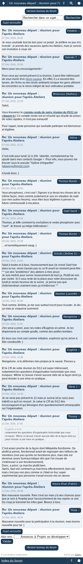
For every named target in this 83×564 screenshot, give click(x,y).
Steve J (74, 386)
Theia (75, 510)
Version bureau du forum (41, 11)
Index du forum (12, 560)
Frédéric (73, 30)
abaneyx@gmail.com (15, 166)
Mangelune (72, 316)
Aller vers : (7, 536)
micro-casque (33, 79)
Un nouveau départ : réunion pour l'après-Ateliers (43, 3)
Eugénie (73, 349)
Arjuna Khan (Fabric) (66, 483)
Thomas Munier (69, 181)
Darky (78, 554)
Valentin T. (72, 57)
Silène (74, 137)
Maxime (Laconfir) (68, 293)
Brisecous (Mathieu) (66, 94)
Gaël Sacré (72, 211)
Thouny (74, 416)
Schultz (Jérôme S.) (67, 253)
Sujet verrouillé (12, 22)
